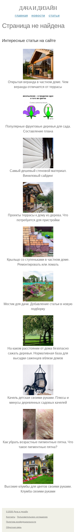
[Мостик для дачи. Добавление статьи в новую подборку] (38, 299)
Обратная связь (13, 527)
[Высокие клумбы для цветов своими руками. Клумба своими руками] (38, 481)
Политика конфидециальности (21, 521)
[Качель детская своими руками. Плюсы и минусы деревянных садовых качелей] (38, 392)
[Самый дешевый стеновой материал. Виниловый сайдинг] (38, 165)
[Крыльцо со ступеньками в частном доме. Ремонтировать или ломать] (38, 254)
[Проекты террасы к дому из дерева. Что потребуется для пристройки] (38, 210)
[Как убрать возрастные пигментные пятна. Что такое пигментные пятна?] (38, 437)
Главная (21, 15)
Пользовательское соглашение (32, 516)
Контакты (10, 516)
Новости (38, 15)
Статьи (54, 15)
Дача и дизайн (38, 7)
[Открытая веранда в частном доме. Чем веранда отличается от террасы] (38, 77)
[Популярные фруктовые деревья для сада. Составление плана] (38, 121)
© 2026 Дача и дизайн (17, 511)
